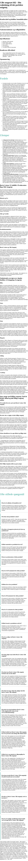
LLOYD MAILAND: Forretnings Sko (19, 857)
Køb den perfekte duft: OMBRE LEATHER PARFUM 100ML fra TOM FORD (13, 854)
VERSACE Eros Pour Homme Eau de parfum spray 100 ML (12, 853)
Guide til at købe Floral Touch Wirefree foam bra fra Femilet (12, 842)
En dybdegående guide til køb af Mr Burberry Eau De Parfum (13, 843)
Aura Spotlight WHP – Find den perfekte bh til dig (13, 852)
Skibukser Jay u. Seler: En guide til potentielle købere (11, 858)
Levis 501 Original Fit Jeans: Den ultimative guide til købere (13, 850)
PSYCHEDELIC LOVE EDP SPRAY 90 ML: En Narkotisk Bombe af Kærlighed (12, 849)
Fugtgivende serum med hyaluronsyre (13, 846)
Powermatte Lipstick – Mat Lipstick (17, 841)
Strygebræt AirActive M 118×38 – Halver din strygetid (13, 847)
